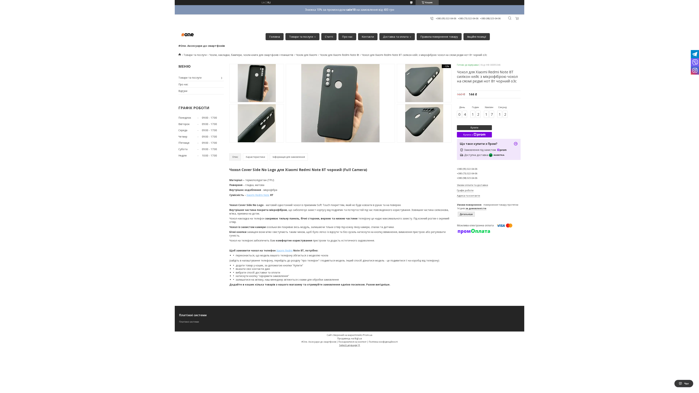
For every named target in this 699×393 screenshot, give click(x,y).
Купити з (468, 134)
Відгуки (182, 91)
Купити (474, 127)
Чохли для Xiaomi (306, 55)
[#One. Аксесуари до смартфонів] (187, 35)
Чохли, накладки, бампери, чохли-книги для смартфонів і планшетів (251, 55)
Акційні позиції (476, 36)
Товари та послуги (301, 36)
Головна (274, 36)
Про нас (347, 36)
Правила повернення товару (439, 36)
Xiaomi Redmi (284, 250)
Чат (686, 383)
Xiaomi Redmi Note (257, 195)
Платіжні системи (189, 321)
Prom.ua (367, 335)
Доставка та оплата (395, 36)
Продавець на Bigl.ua (349, 338)
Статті (329, 36)
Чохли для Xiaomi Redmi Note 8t (339, 55)
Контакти (368, 36)
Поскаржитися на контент (352, 341)
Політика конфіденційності (383, 341)
